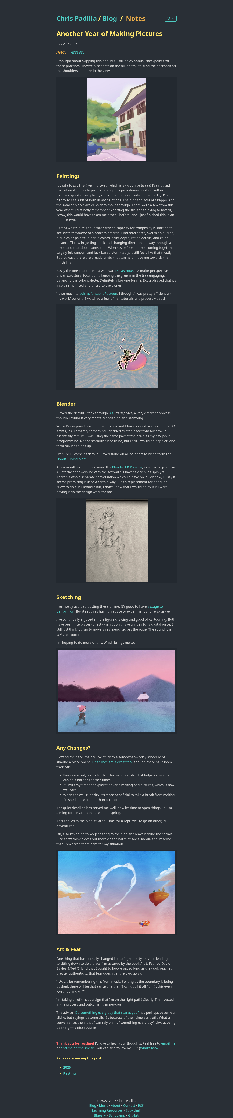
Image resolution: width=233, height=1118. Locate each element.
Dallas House (125, 270)
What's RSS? (149, 1048)
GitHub (133, 1115)
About (115, 1105)
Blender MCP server (127, 467)
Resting (69, 1073)
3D (111, 413)
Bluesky (100, 1115)
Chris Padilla (76, 18)
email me (168, 1043)
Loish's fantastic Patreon (98, 293)
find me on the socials (78, 1048)
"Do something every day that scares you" (106, 1012)
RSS (134, 1048)
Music (103, 1105)
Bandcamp (117, 1115)
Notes (135, 18)
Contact (129, 1105)
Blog (109, 18)
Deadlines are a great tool (112, 762)
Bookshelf (133, 1110)
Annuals (77, 52)
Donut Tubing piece (71, 459)
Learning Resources (107, 1110)
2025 (67, 1067)
